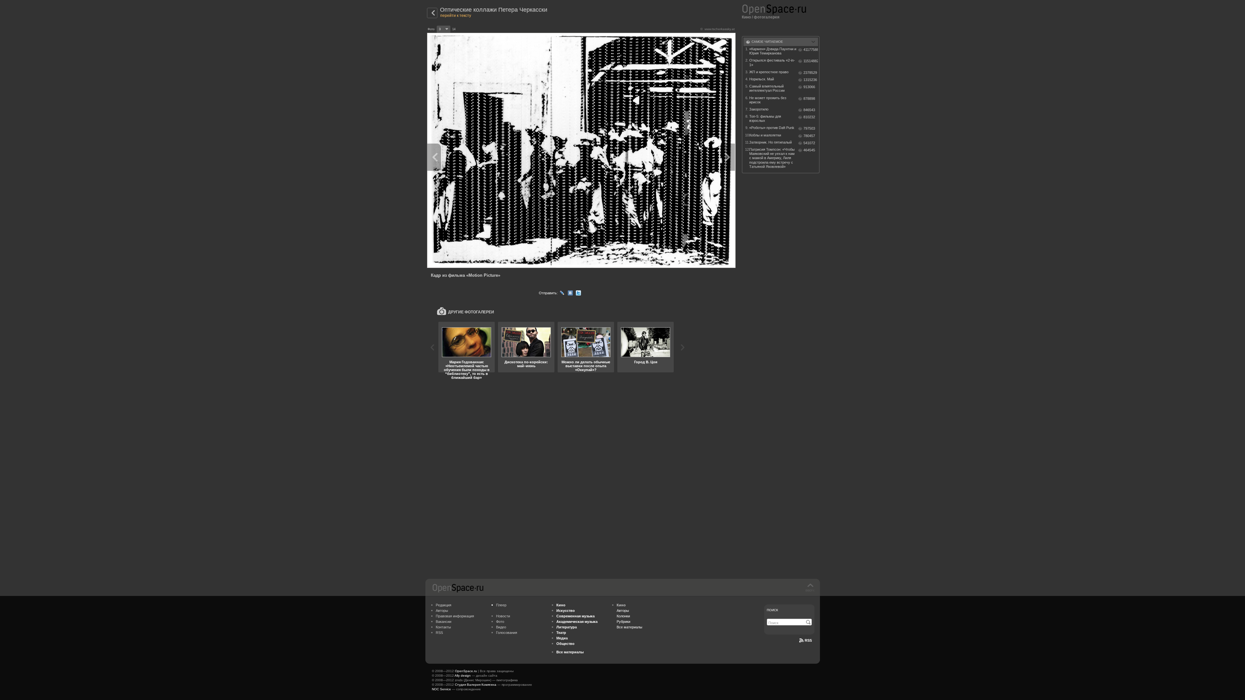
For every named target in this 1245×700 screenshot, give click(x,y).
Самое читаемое (767, 41)
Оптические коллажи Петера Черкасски (493, 9)
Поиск (772, 610)
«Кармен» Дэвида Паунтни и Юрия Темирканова (772, 51)
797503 (809, 128)
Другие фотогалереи (471, 312)
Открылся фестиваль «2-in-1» (772, 62)
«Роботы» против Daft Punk (771, 128)
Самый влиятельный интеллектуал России (767, 88)
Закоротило (758, 109)
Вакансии (443, 622)
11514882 (810, 61)
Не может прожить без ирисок (767, 100)
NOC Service (441, 689)
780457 (809, 136)
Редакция (443, 605)
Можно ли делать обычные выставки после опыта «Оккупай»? (586, 366)
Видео (501, 627)
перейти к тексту (455, 15)
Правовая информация (455, 616)
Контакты (443, 627)
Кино (746, 17)
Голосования (506, 633)
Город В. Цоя (645, 362)
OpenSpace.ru (466, 671)
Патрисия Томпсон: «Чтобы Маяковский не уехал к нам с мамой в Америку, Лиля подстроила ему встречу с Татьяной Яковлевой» (772, 158)
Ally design (463, 675)
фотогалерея (766, 17)
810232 (809, 117)
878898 (809, 98)
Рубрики (623, 622)
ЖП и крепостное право (768, 72)
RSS (439, 633)
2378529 (810, 73)
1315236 (810, 80)
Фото (500, 622)
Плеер (501, 605)
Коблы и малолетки (765, 135)
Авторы (442, 610)
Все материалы (629, 627)
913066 (809, 87)
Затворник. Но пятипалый (770, 142)
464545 (809, 150)
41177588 (810, 50)
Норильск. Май (761, 79)
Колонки (623, 616)
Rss (808, 640)
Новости (503, 616)
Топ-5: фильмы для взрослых (765, 118)
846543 (809, 110)
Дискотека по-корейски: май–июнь (526, 364)
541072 (809, 143)
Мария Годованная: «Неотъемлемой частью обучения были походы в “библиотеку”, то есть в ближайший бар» (467, 369)
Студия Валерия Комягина (475, 684)
